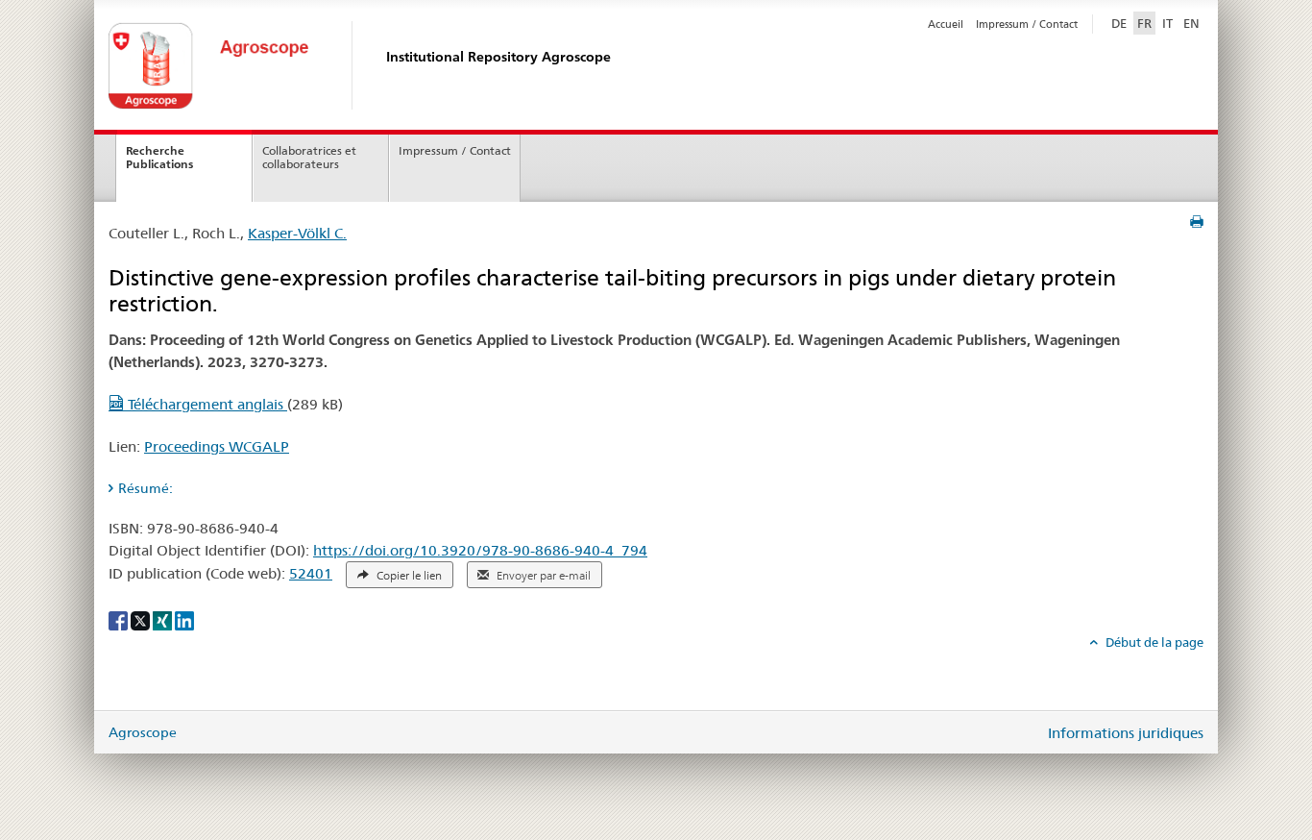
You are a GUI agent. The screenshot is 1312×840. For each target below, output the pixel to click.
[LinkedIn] (184, 619)
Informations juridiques (1125, 733)
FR (1144, 23)
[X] (142, 619)
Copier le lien (408, 575)
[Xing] (164, 619)
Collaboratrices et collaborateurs (309, 157)
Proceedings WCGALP (216, 446)
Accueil (945, 24)
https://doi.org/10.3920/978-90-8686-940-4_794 (480, 550)
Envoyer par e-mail (542, 575)
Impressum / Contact (1027, 24)
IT (1167, 23)
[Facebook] (120, 619)
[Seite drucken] (1196, 222)
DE (1120, 22)
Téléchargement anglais (205, 404)
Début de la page (1153, 642)
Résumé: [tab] (145, 488)
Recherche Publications (159, 157)
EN (1191, 23)
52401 (310, 573)
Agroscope (143, 732)
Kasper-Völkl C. (297, 233)
